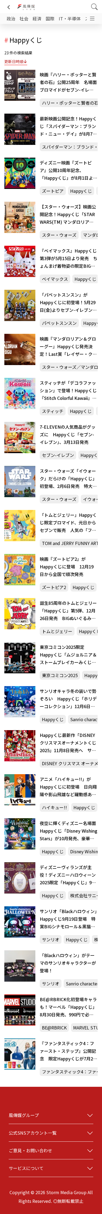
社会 (24, 18)
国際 (50, 18)
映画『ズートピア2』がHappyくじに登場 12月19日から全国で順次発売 (67, 566)
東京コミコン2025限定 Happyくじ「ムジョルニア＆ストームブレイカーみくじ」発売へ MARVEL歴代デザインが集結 (68, 655)
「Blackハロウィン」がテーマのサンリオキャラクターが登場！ (68, 963)
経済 (37, 18)
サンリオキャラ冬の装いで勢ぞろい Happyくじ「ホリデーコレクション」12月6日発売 (68, 699)
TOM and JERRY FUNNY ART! (71, 543)
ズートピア (53, 191)
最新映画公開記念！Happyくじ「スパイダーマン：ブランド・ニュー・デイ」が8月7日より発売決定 (68, 126)
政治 (11, 18)
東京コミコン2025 (60, 675)
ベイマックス (55, 279)
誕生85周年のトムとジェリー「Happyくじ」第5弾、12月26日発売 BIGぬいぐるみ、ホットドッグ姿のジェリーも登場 (68, 611)
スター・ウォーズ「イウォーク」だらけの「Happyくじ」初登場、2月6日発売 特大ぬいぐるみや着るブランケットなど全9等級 (68, 479)
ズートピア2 (54, 587)
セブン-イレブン (58, 455)
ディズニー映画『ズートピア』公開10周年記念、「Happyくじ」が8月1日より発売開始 (68, 170)
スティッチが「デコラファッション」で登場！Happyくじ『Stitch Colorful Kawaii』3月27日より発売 (68, 390)
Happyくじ (81, 191)
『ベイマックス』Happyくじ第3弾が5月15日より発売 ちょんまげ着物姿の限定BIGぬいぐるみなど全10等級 (68, 258)
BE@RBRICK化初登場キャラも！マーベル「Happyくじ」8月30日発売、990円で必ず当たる (68, 1007)
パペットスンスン (59, 323)
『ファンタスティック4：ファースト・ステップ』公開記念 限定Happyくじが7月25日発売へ (68, 1051)
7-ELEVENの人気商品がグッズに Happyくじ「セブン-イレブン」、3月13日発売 (67, 434)
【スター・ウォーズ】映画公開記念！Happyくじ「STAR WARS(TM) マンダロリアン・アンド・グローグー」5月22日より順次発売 (68, 214)
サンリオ (50, 939)
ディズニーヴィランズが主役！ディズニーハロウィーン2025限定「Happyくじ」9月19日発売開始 (68, 875)
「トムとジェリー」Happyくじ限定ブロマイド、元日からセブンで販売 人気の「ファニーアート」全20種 (68, 523)
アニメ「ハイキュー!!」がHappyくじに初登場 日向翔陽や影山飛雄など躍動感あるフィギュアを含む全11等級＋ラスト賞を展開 (68, 787)
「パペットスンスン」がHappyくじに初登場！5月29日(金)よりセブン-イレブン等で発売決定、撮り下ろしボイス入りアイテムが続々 (68, 302)
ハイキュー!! (54, 807)
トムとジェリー (57, 631)
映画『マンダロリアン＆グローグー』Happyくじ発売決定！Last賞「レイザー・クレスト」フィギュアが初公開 (68, 346)
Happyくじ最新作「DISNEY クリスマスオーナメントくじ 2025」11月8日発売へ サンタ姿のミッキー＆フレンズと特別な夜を (68, 743)
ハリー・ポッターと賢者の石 (70, 102)
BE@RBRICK (54, 1027)
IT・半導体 (70, 18)
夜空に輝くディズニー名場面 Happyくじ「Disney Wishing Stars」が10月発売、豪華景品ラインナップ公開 (69, 831)
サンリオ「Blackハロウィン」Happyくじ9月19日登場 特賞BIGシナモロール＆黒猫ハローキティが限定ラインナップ (68, 919)
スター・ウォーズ (59, 235)
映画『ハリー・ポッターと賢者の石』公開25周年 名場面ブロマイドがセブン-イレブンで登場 (68, 82)
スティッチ (52, 411)
